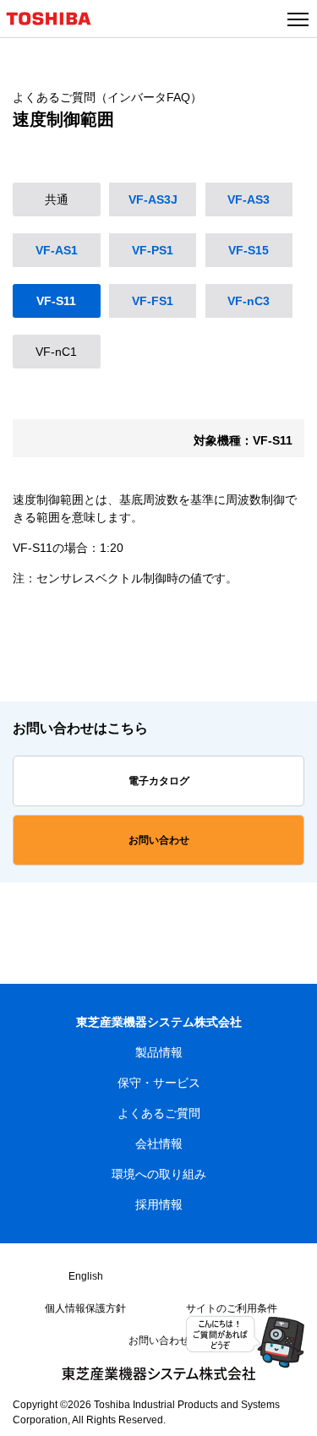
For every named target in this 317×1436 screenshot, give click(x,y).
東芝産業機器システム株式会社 (159, 1022)
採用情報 (159, 1204)
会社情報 (159, 1143)
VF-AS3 (248, 199)
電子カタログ (158, 781)
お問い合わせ (158, 840)
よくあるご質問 (159, 1113)
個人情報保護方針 (85, 1308)
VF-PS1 (152, 250)
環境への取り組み (159, 1174)
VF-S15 (248, 250)
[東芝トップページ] (56, 28)
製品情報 (159, 1052)
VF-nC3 (248, 301)
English (85, 1276)
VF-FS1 (152, 301)
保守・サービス (159, 1082)
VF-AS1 (57, 250)
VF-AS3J (153, 199)
